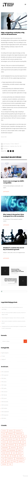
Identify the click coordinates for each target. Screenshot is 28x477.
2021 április (3, 388)
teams (20, 455)
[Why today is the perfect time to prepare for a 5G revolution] (14, 203)
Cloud (3, 433)
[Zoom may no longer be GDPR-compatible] (14, 170)
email (3, 439)
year (10, 464)
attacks (4, 430)
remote (20, 450)
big (3, 146)
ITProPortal (11, 444)
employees (10, 439)
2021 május (3, 385)
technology (10, 458)
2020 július (3, 418)
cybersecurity (5, 436)
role (20, 146)
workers (21, 461)
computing (12, 146)
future (22, 439)
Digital (18, 436)
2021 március (4, 391)
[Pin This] (13, 151)
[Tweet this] (8, 151)
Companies (10, 433)
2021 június (3, 381)
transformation (20, 458)
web (3, 461)
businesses (7, 146)
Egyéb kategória (6, 143)
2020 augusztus (4, 415)
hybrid (3, 444)
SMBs (8, 455)
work (14, 461)
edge (16, 146)
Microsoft (13, 447)
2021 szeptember (5, 371)
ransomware (12, 450)
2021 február (4, 395)
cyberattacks (19, 433)
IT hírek (12, 143)
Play (18, 146)
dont (24, 436)
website (9, 461)
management (5, 447)
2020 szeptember (5, 411)
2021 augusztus (4, 375)
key (17, 444)
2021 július (3, 378)
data (13, 436)
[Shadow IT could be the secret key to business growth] (14, 236)
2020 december (4, 401)
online (20, 447)
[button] (25, 4)
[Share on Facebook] (11, 151)
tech (3, 458)
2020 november (4, 405)
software (14, 455)
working (4, 464)
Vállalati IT (16, 143)
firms (16, 439)
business (11, 430)
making (23, 444)
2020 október (4, 408)
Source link (3, 136)
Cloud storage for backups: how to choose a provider (13, 317)
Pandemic (4, 450)
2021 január (4, 398)
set (3, 455)
